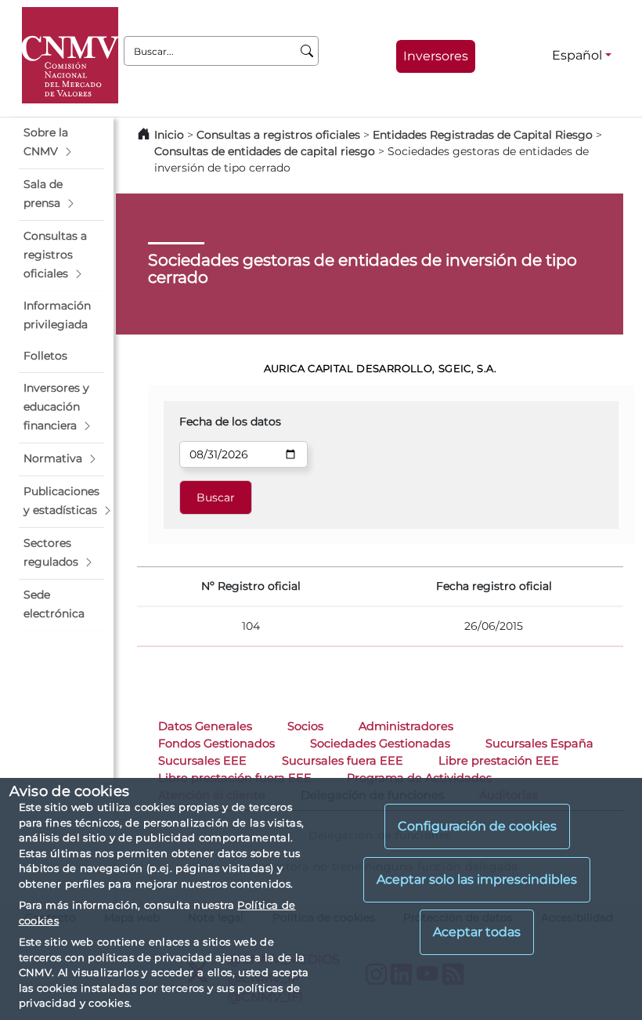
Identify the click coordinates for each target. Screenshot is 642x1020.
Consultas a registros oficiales (278, 135)
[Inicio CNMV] (70, 55)
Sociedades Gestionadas (380, 743)
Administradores (406, 726)
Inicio (169, 135)
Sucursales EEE (202, 761)
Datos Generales (205, 726)
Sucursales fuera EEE (342, 761)
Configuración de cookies (477, 826)
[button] (61, 143)
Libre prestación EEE (498, 761)
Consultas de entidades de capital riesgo (264, 151)
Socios (305, 726)
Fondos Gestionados (216, 743)
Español (577, 55)
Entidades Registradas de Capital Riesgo (483, 135)
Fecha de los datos (230, 421)
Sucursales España (539, 743)
